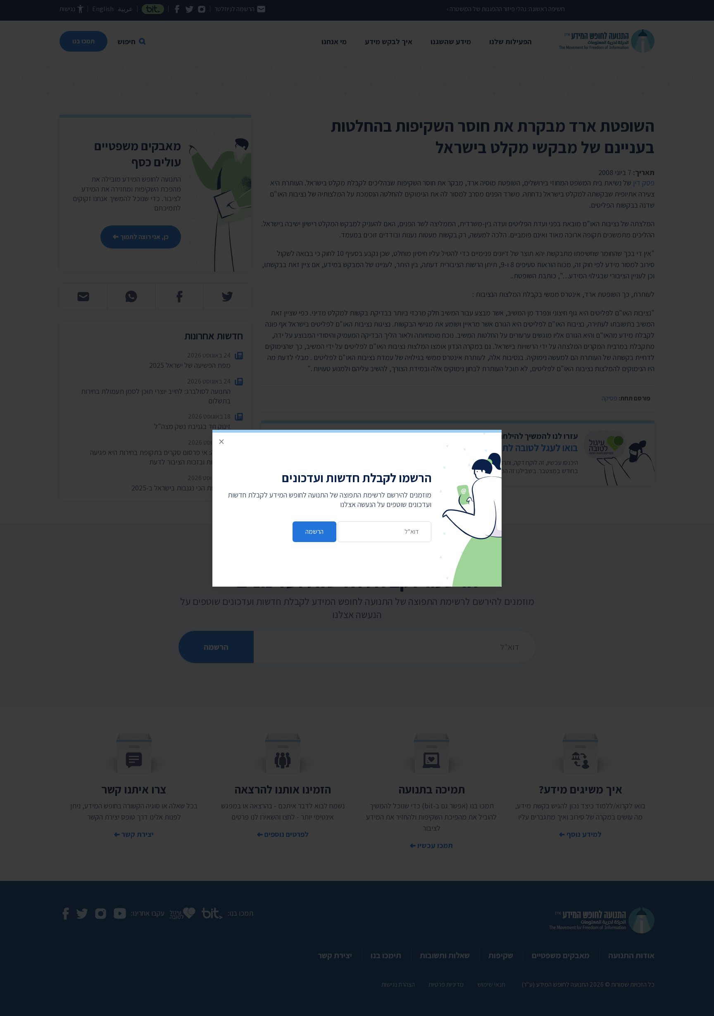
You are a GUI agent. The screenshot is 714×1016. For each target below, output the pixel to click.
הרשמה (314, 531)
